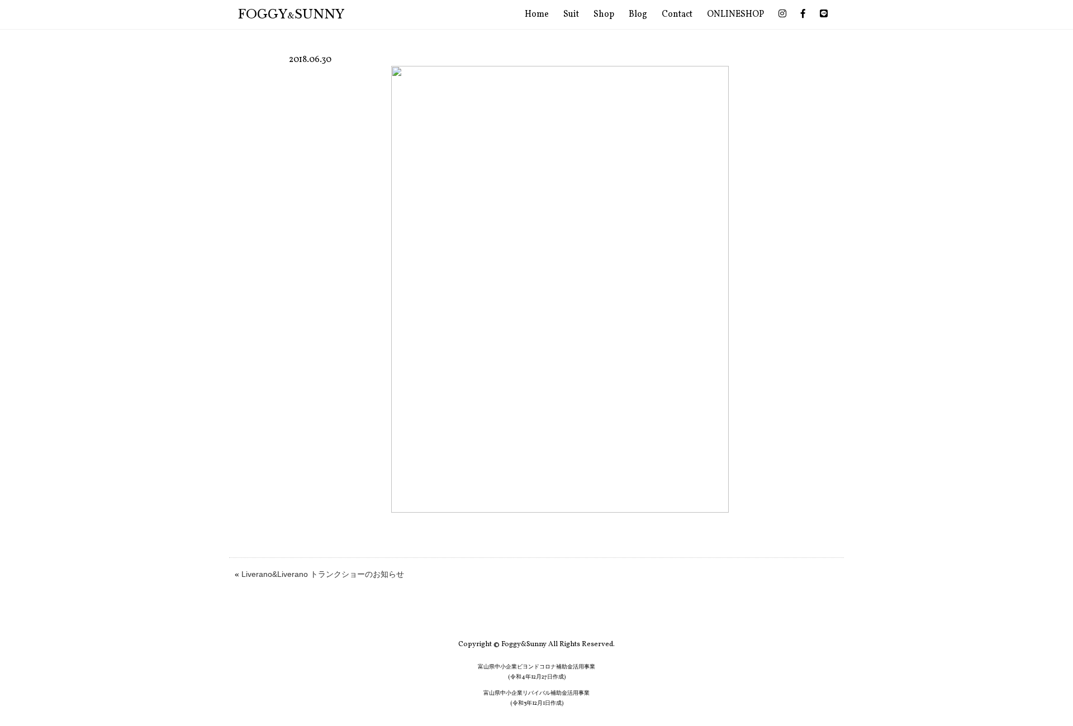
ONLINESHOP (735, 14)
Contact (677, 14)
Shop (604, 14)
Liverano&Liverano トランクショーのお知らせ (322, 574)
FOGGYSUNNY (291, 14)
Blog (638, 14)
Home (537, 14)
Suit (571, 14)
